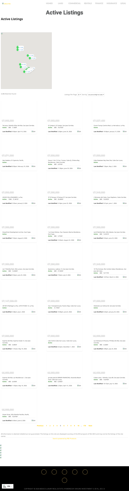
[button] (50, 3)
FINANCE (99, 3)
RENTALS (88, 3)
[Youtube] (74, 472)
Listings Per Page (70, 95)
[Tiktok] (85, 472)
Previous (40, 426)
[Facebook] (43, 472)
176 (84, 426)
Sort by (84, 95)
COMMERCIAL (74, 3)
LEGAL (123, 3)
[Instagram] (54, 472)
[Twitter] (64, 472)
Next (90, 426)
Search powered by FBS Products (64, 439)
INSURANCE (112, 3)
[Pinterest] (64, 480)
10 (78, 426)
